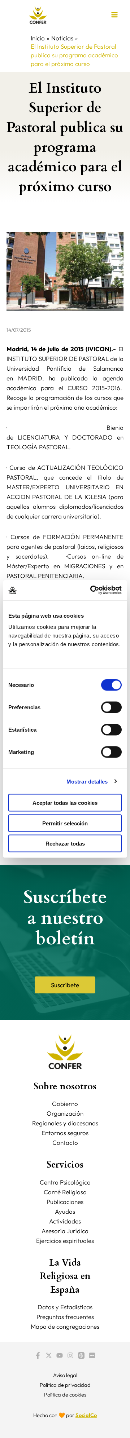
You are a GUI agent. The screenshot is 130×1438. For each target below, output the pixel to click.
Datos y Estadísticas (65, 1307)
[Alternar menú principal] (115, 15)
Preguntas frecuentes (65, 1316)
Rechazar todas (65, 844)
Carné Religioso (65, 1192)
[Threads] (81, 1355)
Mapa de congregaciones (65, 1326)
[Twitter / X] (49, 1355)
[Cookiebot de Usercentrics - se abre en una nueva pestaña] (92, 590)
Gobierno (65, 1103)
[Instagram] (70, 1355)
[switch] (111, 707)
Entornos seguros (65, 1133)
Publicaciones (65, 1201)
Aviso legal (65, 1375)
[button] (65, 984)
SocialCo (86, 1415)
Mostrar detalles (87, 781)
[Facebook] (38, 1355)
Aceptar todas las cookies (65, 803)
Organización (65, 1113)
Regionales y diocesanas (65, 1123)
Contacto (65, 1142)
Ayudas (65, 1211)
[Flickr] (92, 1355)
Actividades (65, 1221)
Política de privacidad (65, 1384)
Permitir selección (65, 823)
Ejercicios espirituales (65, 1240)
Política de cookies (65, 1394)
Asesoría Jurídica (65, 1231)
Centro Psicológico (65, 1182)
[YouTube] (59, 1355)
